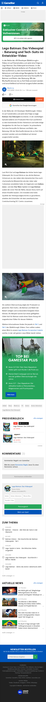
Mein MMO (22, 678)
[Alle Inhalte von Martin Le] (4, 89)
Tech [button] (34, 8)
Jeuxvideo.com (36, 678)
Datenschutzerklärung (31, 671)
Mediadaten (20, 671)
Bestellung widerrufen (14, 669)
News (10, 406)
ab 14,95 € (16, 440)
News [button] (17, 8)
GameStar (8, 678)
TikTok (28, 682)
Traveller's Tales (9, 500)
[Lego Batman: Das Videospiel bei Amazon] (7, 437)
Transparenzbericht (26, 673)
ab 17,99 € (16, 429)
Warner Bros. (27, 496)
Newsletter (29, 669)
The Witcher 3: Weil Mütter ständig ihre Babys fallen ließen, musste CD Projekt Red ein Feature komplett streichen (29, 605)
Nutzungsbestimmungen (9, 671)
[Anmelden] (35, 657)
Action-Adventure (36, 406)
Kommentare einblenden (23, 476)
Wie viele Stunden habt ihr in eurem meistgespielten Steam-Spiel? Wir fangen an (29, 615)
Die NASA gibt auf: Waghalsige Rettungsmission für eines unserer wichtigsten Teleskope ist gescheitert (30, 593)
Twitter (11, 682)
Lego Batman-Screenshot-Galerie (30, 330)
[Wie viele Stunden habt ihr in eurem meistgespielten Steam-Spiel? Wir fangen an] (9, 613)
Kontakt (35, 669)
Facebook (16, 682)
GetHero (28, 678)
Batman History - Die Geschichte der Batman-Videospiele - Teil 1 (21, 540)
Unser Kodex (21, 667)
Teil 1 (37, 324)
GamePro (15, 678)
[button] (38, 3)
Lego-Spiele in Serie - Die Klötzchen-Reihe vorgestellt (20, 549)
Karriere (23, 669)
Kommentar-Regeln (21, 465)
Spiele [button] (9, 8)
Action (27, 406)
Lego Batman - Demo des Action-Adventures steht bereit (23, 568)
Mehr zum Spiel (23, 512)
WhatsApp (34, 682)
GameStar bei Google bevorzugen (24, 105)
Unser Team (13, 667)
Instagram (23, 682)
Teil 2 (4, 327)
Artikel (4, 406)
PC (22, 406)
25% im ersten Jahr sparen (23, 38)
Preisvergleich (13, 418)
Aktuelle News (12, 583)
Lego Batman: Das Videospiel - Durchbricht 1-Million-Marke (21, 558)
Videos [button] (26, 8)
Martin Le (10, 88)
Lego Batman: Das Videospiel (11, 410)
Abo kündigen (39, 667)
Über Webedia (30, 667)
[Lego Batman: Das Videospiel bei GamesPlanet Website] (7, 426)
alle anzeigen (38, 418)
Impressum (6, 667)
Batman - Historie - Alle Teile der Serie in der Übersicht (21, 531)
